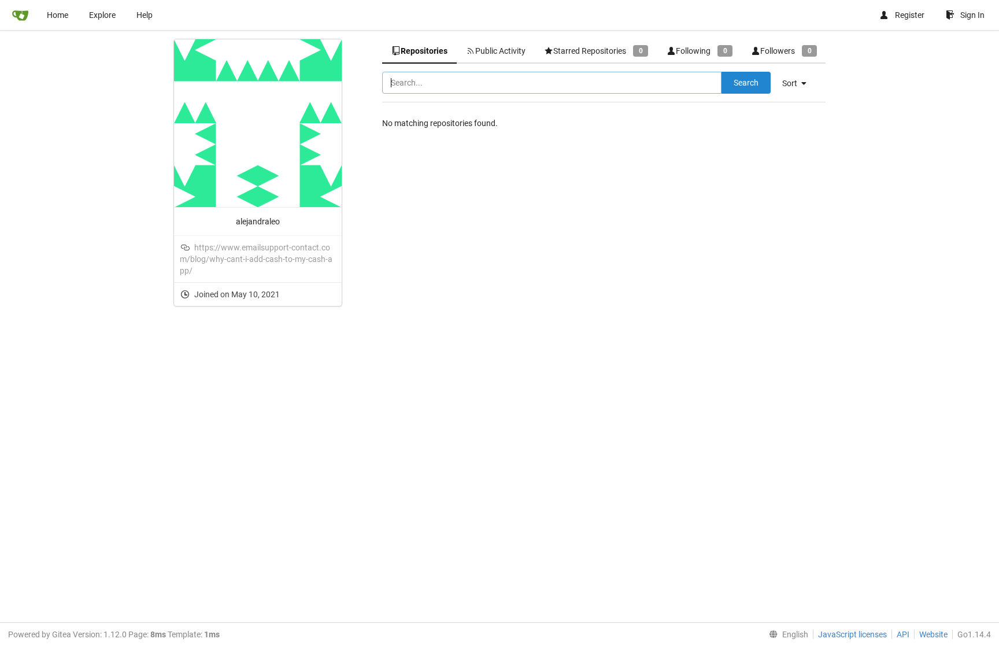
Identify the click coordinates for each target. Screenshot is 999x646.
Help (144, 15)
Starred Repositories (597, 51)
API (903, 634)
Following (701, 51)
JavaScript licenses (852, 634)
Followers (785, 51)
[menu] (799, 83)
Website (933, 634)
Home (57, 15)
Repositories (424, 51)
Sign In (972, 15)
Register (909, 15)
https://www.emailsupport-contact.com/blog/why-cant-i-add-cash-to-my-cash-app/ (256, 259)
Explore (102, 15)
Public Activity (500, 51)
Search (746, 82)
